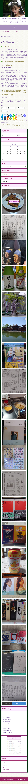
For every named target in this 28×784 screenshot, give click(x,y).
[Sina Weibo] (13, 118)
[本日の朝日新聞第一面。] (14, 227)
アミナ (10, 46)
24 (3, 154)
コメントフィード (7, 767)
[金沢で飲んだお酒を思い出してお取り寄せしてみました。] (14, 611)
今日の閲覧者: (6, 717)
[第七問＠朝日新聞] (14, 688)
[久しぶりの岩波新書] (14, 509)
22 (20, 153)
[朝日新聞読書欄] (14, 483)
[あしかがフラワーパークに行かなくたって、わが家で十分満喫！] (14, 304)
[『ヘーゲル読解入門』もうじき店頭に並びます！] (14, 662)
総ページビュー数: (7, 732)
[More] (16, 118)
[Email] (10, 118)
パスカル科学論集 (6, 65)
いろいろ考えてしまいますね (19, 125)
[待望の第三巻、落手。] (14, 355)
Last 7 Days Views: (7, 723)
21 (17, 153)
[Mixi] (19, 115)
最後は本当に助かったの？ (8, 124)
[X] (8, 115)
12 (10, 151)
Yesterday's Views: (6, 719)
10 (3, 151)
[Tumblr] (5, 118)
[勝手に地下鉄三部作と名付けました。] (14, 637)
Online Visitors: (6, 713)
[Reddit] (8, 118)
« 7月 (2, 159)
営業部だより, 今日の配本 (18, 120)
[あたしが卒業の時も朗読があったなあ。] (14, 381)
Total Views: (5, 728)
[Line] (13, 115)
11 (7, 151)
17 (3, 153)
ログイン (5, 762)
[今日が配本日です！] (14, 252)
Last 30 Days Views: (7, 726)
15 (20, 151)
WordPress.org (6, 769)
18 (7, 153)
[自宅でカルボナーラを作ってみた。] (14, 406)
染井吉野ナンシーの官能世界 (14, 2)
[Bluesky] (10, 115)
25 (7, 154)
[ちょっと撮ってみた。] (14, 457)
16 (24, 151)
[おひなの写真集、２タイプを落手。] (14, 585)
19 (10, 153)
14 (17, 151)
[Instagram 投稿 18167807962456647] (14, 201)
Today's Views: (6, 715)
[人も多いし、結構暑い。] (14, 329)
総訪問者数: (5, 730)
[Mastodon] (24, 115)
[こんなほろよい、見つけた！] (14, 560)
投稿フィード (6, 765)
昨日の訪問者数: (6, 721)
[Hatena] (2, 115)
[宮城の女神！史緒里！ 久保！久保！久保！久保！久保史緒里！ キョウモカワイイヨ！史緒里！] (14, 432)
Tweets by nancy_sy (5, 181)
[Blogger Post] (22, 115)
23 (24, 153)
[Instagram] (16, 115)
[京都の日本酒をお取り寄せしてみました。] (14, 278)
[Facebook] (5, 115)
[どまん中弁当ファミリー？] (14, 534)
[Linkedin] (2, 118)
